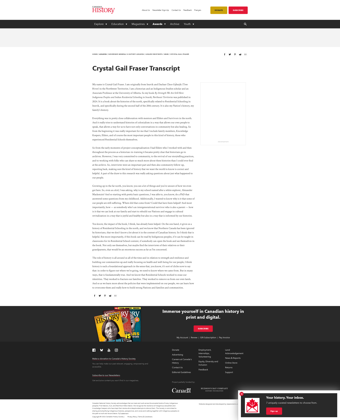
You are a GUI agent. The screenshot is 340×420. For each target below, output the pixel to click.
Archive (174, 24)
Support (229, 372)
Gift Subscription (208, 337)
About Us (146, 10)
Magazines (138, 24)
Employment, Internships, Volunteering (205, 353)
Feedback (187, 10)
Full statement (123, 413)
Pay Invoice (224, 337)
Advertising (177, 354)
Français (197, 10)
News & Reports (233, 358)
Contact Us (176, 10)
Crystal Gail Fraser (179, 54)
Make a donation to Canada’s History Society (114, 358)
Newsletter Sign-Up (160, 10)
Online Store (231, 363)
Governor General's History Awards (126, 54)
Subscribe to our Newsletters (106, 375)
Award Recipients (154, 54)
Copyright (96, 417)
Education (117, 24)
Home (94, 54)
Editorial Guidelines (181, 372)
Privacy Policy (132, 417)
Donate (219, 10)
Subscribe (238, 10)
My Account (182, 337)
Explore (99, 24)
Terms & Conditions (145, 417)
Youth (187, 24)
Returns (228, 367)
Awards (158, 24)
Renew (194, 337)
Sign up (274, 411)
